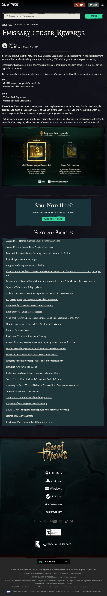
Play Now (79, 5)
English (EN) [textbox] (49, 562)
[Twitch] (45, 521)
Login (95, 5)
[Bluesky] (71, 521)
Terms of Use (34, 592)
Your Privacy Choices (19, 592)
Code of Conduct (62, 592)
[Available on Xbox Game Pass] (53, 504)
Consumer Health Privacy (91, 592)
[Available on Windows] (53, 489)
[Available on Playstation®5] (53, 481)
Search (94, 16)
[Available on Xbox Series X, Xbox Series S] (53, 473)
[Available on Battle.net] (53, 512)
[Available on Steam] (53, 497)
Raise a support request (53, 219)
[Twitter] (40, 521)
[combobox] (42, 16)
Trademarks (75, 592)
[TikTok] (66, 521)
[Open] (102, 5)
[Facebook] (35, 521)
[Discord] (61, 521)
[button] (53, 561)
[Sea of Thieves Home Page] (37, 4)
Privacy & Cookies (47, 592)
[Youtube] (53, 521)
